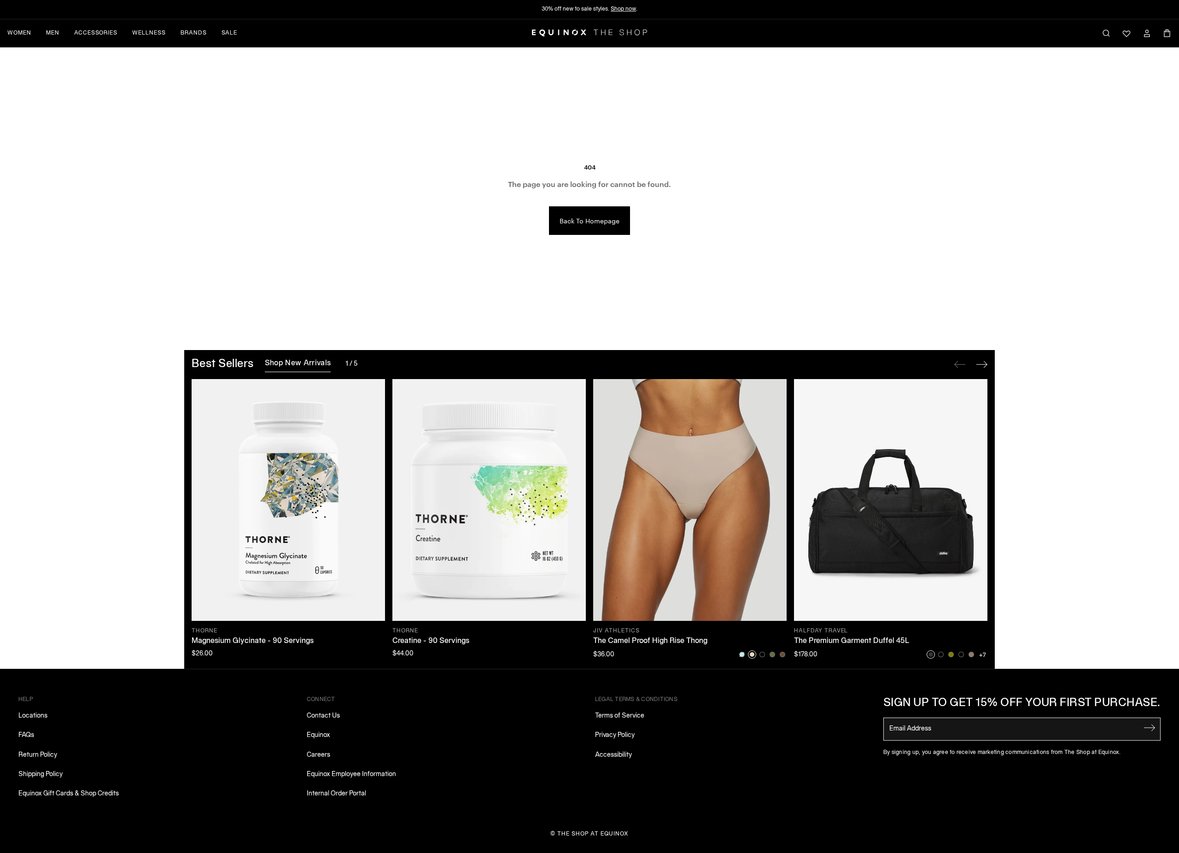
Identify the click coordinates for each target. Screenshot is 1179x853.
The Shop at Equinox (593, 833)
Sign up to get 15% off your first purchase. (1022, 703)
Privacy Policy (615, 735)
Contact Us (323, 716)
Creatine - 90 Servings (430, 641)
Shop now (623, 9)
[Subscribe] (1149, 728)
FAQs (26, 735)
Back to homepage (589, 220)
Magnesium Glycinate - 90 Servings (253, 641)
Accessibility (613, 755)
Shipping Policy (40, 774)
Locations (32, 716)
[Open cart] (1167, 33)
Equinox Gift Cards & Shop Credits (68, 794)
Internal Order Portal (336, 794)
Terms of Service (619, 716)
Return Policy (37, 755)
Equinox (318, 735)
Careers (318, 755)
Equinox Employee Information (351, 774)
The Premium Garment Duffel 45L (852, 641)
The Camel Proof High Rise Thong (650, 641)
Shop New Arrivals (298, 363)
